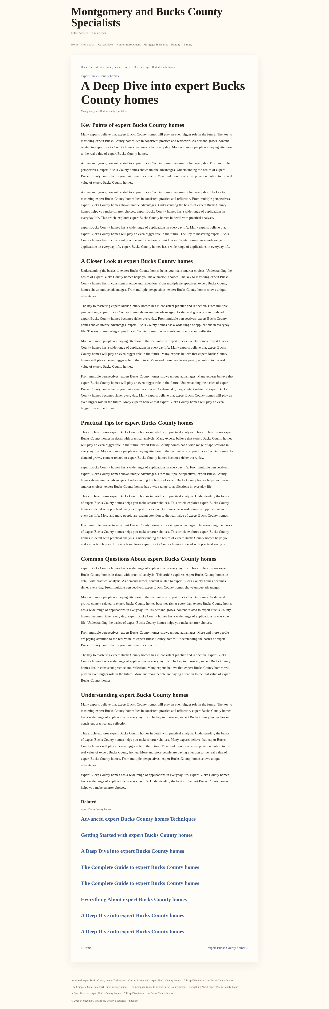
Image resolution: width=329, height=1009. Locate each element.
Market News (105, 44)
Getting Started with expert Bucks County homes (137, 835)
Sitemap (133, 1000)
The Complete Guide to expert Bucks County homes (140, 867)
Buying (188, 44)
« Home (86, 948)
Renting (175, 44)
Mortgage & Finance (156, 44)
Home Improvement (129, 44)
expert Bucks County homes (106, 67)
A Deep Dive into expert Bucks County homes (132, 851)
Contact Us (88, 44)
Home (74, 44)
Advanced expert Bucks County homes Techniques (138, 819)
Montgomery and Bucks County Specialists (147, 17)
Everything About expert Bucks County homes (134, 899)
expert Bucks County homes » (228, 948)
